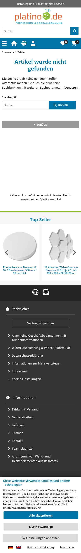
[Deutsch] (10, 547)
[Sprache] (24, 43)
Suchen (62, 105)
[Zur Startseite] (15, 43)
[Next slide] (74, 252)
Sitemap (17, 433)
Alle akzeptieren (41, 515)
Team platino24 (22, 448)
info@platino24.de (52, 4)
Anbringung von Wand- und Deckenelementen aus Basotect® (35, 458)
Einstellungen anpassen (42, 538)
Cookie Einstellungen (26, 379)
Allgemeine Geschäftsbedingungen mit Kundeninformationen (39, 338)
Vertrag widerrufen (40, 323)
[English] (18, 547)
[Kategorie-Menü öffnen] (5, 43)
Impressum (20, 371)
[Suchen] (74, 31)
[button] (33, 43)
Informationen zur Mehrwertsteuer (36, 363)
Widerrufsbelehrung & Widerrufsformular (41, 348)
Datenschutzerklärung (27, 355)
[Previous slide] (7, 252)
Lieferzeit (18, 425)
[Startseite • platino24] (38, 17)
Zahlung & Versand (25, 409)
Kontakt (17, 441)
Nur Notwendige (41, 527)
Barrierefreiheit (22, 417)
